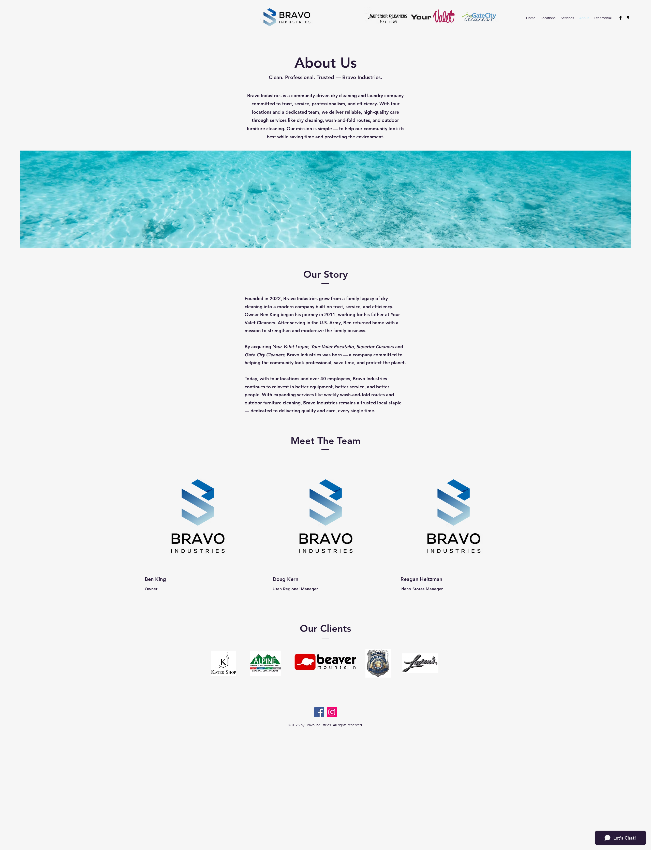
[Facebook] (620, 17)
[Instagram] (332, 712)
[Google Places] (628, 17)
